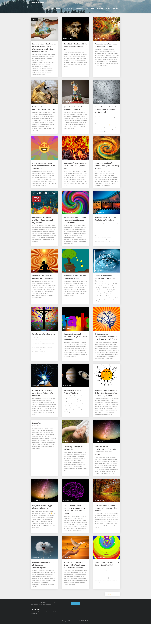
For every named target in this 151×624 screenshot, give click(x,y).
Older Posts (111, 594)
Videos (92, 8)
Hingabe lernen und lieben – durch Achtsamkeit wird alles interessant (42, 393)
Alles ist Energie (68, 8)
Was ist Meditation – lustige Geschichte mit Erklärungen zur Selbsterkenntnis (43, 165)
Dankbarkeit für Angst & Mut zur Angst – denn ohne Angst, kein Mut (75, 165)
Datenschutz (36, 423)
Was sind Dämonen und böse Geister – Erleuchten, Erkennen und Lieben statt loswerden (75, 565)
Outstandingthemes (86, 621)
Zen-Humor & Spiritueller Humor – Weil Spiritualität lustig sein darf (107, 165)
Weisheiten (100, 8)
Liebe (86, 8)
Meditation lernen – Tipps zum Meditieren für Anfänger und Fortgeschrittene (75, 220)
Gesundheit (79, 8)
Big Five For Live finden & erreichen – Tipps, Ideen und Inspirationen (42, 220)
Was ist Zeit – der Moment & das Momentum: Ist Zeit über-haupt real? (75, 46)
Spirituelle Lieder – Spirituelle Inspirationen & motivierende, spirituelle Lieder (106, 109)
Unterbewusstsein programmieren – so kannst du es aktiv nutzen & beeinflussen (106, 336)
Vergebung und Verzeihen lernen (43, 334)
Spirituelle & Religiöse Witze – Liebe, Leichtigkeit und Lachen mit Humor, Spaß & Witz (106, 393)
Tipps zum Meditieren (112, 8)
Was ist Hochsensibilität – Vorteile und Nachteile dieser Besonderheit (105, 278)
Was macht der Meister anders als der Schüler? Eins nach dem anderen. (106, 508)
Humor (58, 8)
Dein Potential (49, 8)
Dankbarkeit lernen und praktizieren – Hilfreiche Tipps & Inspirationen (75, 336)
